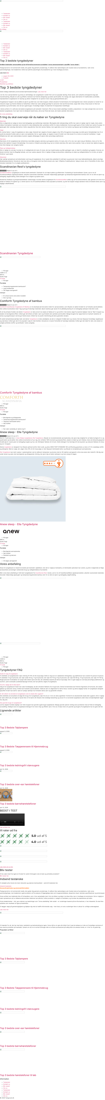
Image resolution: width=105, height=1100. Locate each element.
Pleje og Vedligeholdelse (7, 148)
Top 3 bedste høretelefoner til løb (18, 1075)
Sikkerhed (3, 157)
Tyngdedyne (27, 312)
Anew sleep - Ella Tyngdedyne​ (19, 524)
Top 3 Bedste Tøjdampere (14, 727)
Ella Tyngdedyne (5, 452)
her (8, 73)
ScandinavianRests (6, 172)
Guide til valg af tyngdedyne (9, 674)
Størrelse (3, 139)
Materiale (3, 121)
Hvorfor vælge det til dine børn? (10, 685)
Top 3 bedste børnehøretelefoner (18, 803)
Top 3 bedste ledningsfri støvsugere (19, 765)
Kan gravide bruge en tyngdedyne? (11, 703)
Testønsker (6, 13)
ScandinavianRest (61, 179)
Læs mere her (42, 91)
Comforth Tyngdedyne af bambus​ (21, 392)
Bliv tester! (6, 17)
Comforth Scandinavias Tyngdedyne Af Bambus (15, 307)
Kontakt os (6, 15)
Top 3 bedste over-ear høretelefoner (19, 784)
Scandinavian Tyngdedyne (16, 253)
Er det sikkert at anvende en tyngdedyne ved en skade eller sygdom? (21, 694)
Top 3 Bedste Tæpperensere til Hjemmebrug (24, 746)
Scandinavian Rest (41, 573)
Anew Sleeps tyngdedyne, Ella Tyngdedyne (29, 438)
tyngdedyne (8, 447)
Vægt (1, 130)
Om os (5, 19)
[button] (52, 121)
